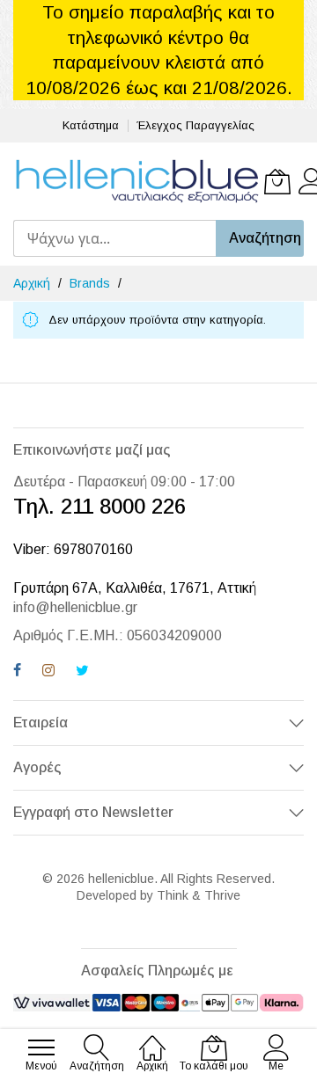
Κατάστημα (91, 125)
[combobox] (114, 238)
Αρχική (33, 283)
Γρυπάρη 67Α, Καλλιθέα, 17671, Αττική (134, 587)
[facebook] (17, 672)
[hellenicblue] (136, 181)
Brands (92, 283)
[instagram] (48, 672)
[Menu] (41, 1047)
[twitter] (82, 672)
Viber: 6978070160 (73, 549)
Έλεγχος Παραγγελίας (195, 125)
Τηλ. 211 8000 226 (99, 506)
